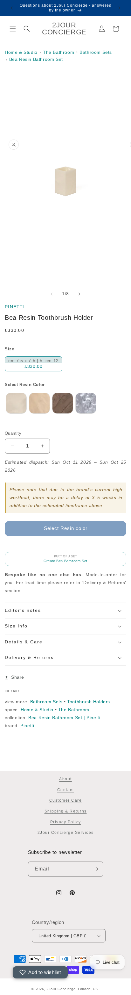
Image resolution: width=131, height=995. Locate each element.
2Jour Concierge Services (66, 832)
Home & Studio (21, 52)
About (65, 779)
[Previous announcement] (12, 8)
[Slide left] (52, 294)
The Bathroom (58, 52)
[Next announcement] (119, 8)
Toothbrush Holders (88, 701)
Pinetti (15, 306)
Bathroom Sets (95, 52)
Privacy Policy (65, 822)
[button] (13, 29)
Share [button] (17, 677)
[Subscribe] (96, 869)
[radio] (33, 364)
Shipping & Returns (66, 811)
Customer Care (65, 800)
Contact (65, 790)
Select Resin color (25, 384)
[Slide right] (79, 294)
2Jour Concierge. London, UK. (73, 989)
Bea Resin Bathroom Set (36, 59)
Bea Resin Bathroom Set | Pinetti (64, 717)
